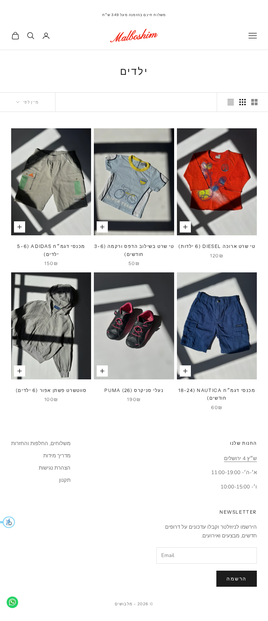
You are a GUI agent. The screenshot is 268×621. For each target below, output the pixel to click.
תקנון (64, 480)
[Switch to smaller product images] (242, 102)
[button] (7, 522)
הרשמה (236, 579)
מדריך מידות (56, 455)
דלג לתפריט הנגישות (246, 4)
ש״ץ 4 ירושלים (240, 458)
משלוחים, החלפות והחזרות (40, 443)
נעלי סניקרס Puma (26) (133, 390)
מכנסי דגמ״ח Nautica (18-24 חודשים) (216, 394)
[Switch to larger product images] (254, 102)
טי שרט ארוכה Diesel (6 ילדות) (216, 246)
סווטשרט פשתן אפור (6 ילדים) (51, 390)
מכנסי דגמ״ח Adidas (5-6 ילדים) (51, 250)
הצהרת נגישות (54, 467)
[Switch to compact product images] (231, 102)
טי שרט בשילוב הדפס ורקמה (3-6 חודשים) (134, 250)
